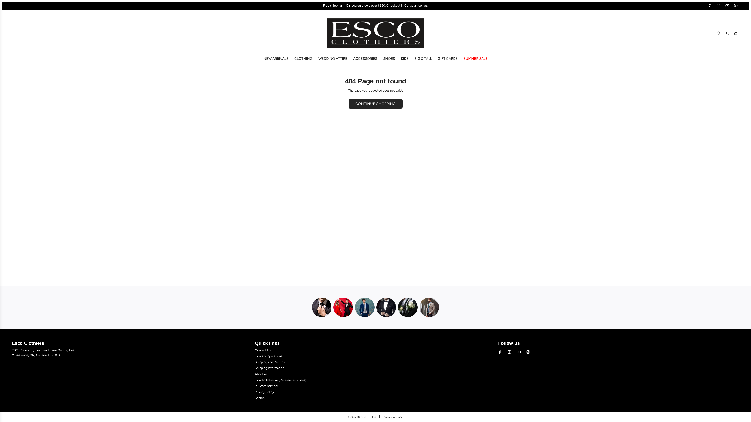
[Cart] (735, 33)
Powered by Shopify (393, 417)
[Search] (718, 33)
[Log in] (727, 33)
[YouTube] (727, 6)
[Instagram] (718, 6)
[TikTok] (735, 6)
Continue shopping (375, 104)
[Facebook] (710, 6)
